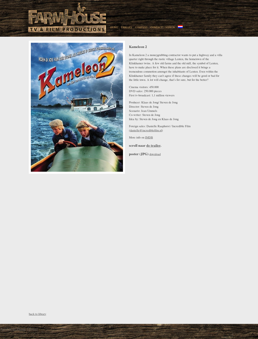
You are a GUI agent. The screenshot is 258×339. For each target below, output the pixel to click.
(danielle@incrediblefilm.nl (145, 130)
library (126, 27)
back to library (37, 314)
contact (157, 27)
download (155, 154)
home (114, 27)
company (141, 27)
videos (170, 27)
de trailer (153, 145)
